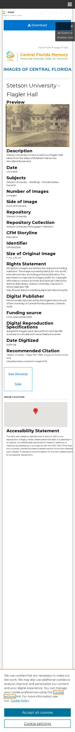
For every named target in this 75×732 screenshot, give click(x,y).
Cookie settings (37, 724)
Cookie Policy (20, 700)
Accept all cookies (37, 712)
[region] (37, 700)
